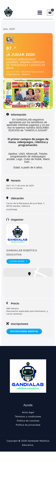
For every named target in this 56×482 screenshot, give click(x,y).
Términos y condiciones (28, 416)
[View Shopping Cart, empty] (50, 13)
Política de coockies (28, 420)
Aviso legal (28, 412)
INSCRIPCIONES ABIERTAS (24, 331)
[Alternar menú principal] (40, 12)
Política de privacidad (28, 425)
